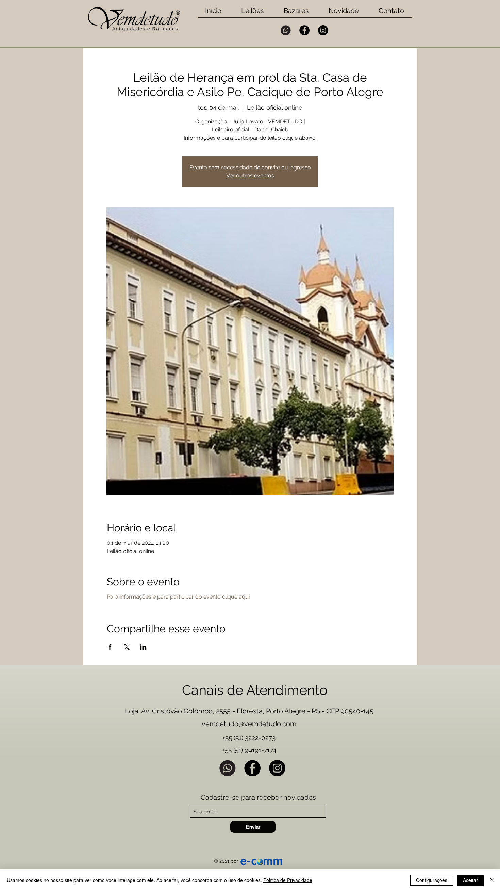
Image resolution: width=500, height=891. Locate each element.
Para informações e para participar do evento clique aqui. (179, 596)
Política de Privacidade (287, 880)
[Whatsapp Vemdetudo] (286, 30)
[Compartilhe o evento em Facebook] (110, 647)
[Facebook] (304, 30)
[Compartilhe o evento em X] (126, 647)
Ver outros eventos (250, 175)
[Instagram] (323, 30)
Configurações (431, 880)
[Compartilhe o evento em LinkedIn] (143, 647)
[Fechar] (492, 880)
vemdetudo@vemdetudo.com (249, 724)
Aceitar (470, 880)
